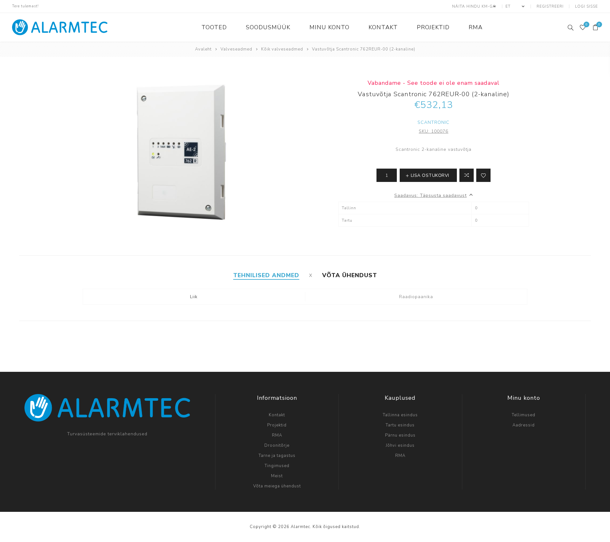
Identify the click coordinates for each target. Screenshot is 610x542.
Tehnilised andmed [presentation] (266, 275)
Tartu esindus (400, 425)
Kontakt (277, 415)
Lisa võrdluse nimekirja (466, 175)
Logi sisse (586, 6)
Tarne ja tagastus (277, 455)
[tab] (266, 275)
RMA (277, 435)
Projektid (277, 425)
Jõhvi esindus (400, 445)
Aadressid (523, 425)
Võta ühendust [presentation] (349, 275)
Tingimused (277, 466)
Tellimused (523, 415)
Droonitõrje (276, 445)
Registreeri (550, 6)
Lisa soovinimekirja (483, 175)
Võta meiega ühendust (277, 486)
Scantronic (433, 122)
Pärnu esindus (400, 435)
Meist (277, 476)
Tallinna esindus (400, 415)
